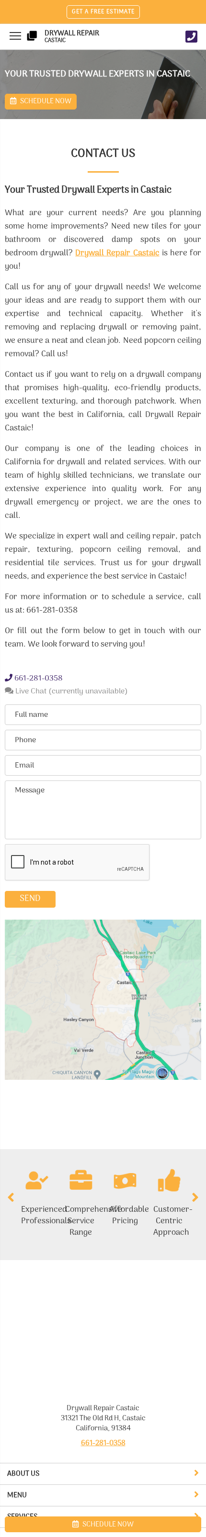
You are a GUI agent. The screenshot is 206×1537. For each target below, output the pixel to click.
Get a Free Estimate (103, 12)
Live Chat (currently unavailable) (70, 691)
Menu (17, 1495)
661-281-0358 (37, 678)
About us (23, 1474)
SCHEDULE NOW (107, 1524)
